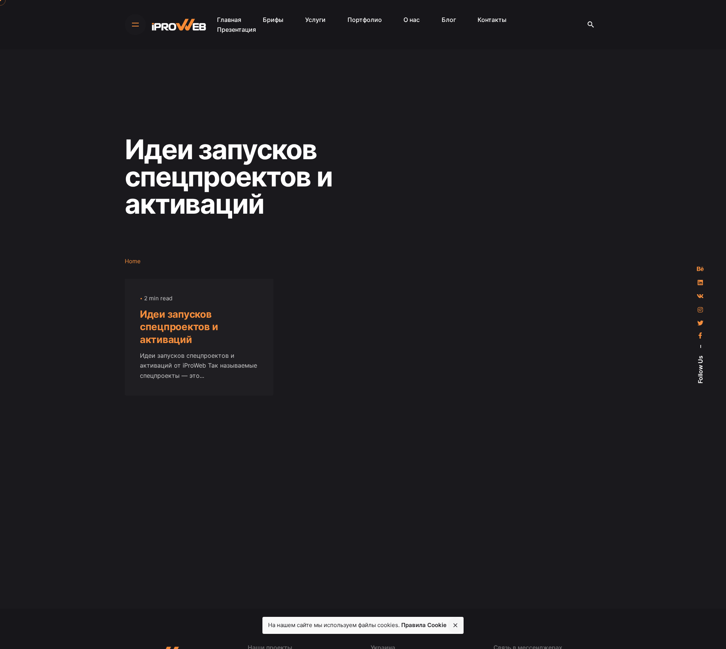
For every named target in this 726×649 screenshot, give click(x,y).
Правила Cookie (424, 625)
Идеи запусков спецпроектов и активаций (179, 327)
